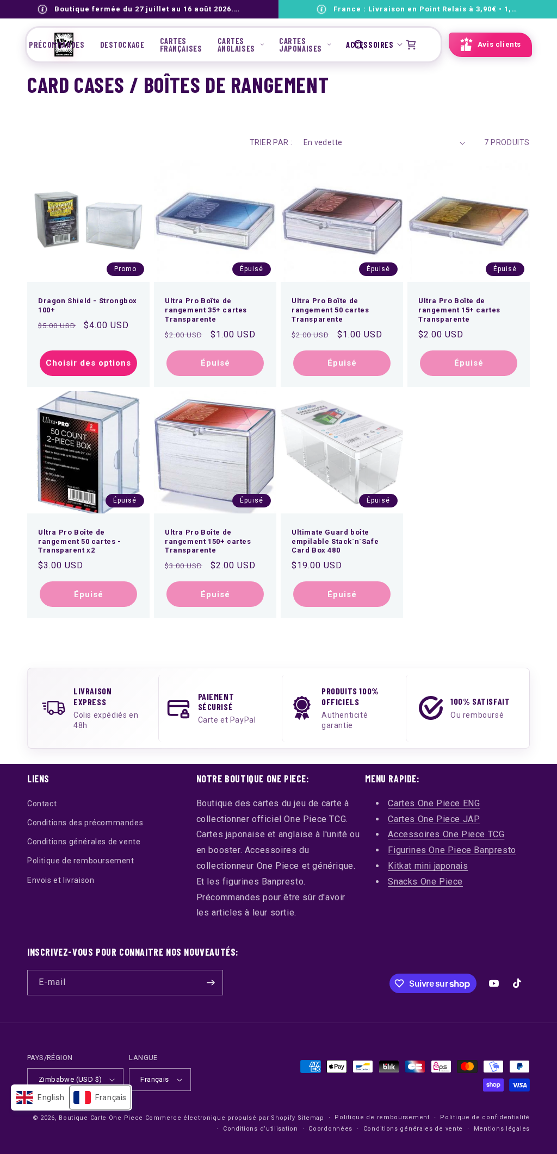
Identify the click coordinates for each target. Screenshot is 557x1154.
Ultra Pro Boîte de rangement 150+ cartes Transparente (208, 541)
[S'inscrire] (210, 982)
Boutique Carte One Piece (101, 1117)
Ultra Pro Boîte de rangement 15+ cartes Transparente (459, 310)
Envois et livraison (60, 880)
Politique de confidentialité (485, 1117)
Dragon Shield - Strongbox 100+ (87, 305)
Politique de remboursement (80, 860)
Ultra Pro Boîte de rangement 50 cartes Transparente (330, 310)
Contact (42, 803)
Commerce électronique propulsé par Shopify (220, 1117)
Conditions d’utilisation (260, 1128)
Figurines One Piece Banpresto (452, 850)
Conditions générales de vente (83, 841)
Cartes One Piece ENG (434, 803)
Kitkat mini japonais (428, 866)
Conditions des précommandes (85, 822)
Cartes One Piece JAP (434, 819)
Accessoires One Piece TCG (446, 834)
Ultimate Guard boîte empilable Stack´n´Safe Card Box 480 (335, 541)
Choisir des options (88, 363)
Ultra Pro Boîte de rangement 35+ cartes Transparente (206, 310)
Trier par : (271, 142)
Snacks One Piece (425, 881)
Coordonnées (330, 1128)
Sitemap (311, 1117)
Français (154, 1079)
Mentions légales (502, 1128)
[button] (241, 45)
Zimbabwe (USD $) (70, 1079)
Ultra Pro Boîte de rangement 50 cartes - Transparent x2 (79, 541)
